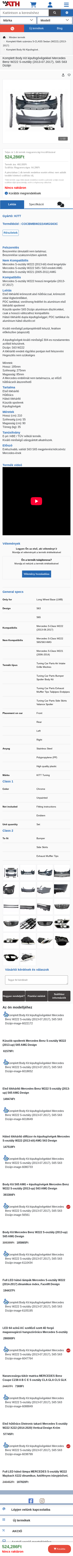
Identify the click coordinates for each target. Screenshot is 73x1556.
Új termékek (36, 28)
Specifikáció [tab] (36, 204)
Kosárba (60, 1549)
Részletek (11, 232)
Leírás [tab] (12, 204)
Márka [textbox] (7, 20)
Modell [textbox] (45, 20)
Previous (2, 111)
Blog (59, 28)
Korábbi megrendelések (24, 193)
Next (70, 111)
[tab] (61, 204)
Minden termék (17, 37)
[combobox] (18, 20)
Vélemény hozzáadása (36, 574)
